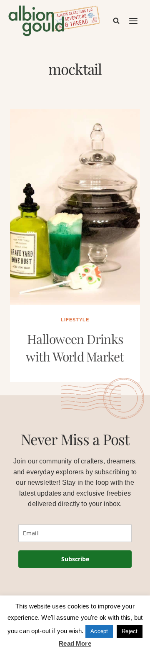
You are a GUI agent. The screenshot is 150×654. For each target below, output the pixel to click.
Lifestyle (75, 319)
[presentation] (75, 207)
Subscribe (75, 559)
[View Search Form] (116, 20)
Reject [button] (130, 631)
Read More (75, 643)
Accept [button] (99, 631)
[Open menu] (134, 20)
